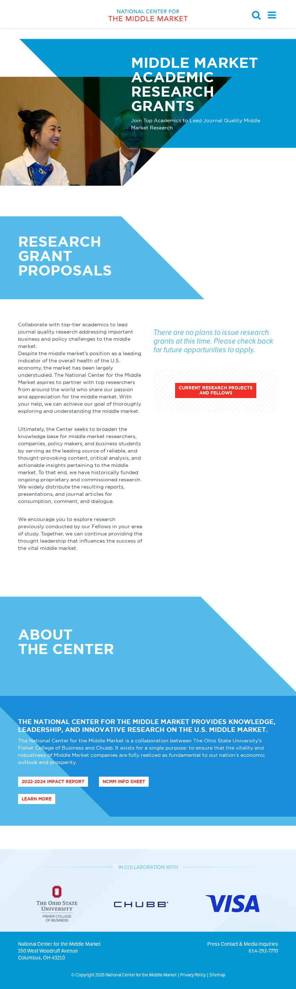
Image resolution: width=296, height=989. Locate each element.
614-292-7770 (263, 951)
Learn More (37, 798)
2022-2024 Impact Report (53, 781)
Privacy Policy (193, 974)
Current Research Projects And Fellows (216, 390)
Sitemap (217, 974)
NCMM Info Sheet (124, 781)
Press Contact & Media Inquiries (242, 944)
